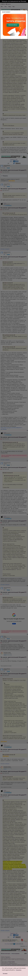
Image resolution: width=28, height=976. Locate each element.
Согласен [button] (5, 973)
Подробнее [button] (18, 970)
